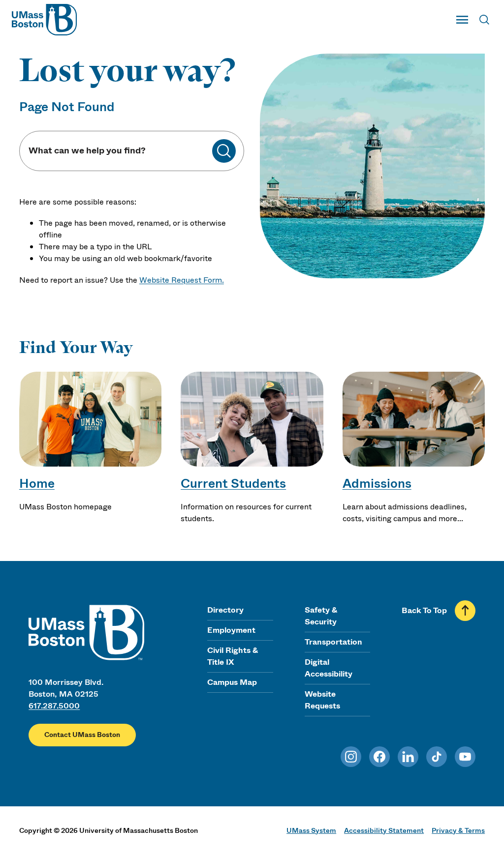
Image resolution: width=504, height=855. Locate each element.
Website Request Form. (181, 280)
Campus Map (232, 682)
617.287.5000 (54, 705)
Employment (231, 630)
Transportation (333, 642)
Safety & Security (321, 615)
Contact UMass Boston (82, 734)
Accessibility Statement (384, 830)
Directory (225, 610)
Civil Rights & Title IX (232, 656)
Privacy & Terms (458, 830)
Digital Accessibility (328, 667)
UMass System (311, 830)
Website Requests (322, 699)
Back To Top (424, 610)
